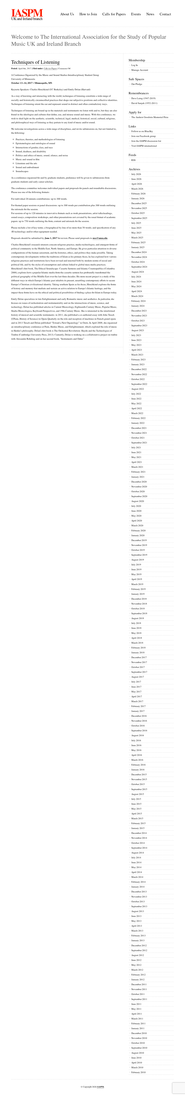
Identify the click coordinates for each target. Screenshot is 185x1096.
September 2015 (139, 789)
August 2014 (137, 852)
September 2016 (139, 730)
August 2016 (137, 735)
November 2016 (139, 720)
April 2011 (136, 1013)
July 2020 (136, 506)
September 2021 (139, 442)
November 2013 (139, 896)
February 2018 (138, 647)
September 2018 (139, 613)
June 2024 (136, 281)
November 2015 (139, 779)
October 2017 (138, 667)
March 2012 (137, 969)
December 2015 (139, 774)
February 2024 (138, 301)
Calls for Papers (114, 14)
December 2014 (139, 833)
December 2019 (139, 540)
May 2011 (136, 1008)
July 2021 (136, 447)
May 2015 (136, 808)
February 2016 (138, 764)
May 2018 (136, 633)
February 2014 (138, 881)
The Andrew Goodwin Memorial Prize (149, 117)
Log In (134, 65)
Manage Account (139, 70)
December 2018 (139, 598)
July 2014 (136, 857)
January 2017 (138, 711)
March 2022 (137, 413)
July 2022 (136, 393)
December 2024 (139, 252)
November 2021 (139, 432)
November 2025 (139, 208)
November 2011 (139, 989)
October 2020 (138, 491)
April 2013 (136, 925)
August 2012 (137, 955)
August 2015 (137, 794)
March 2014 (137, 877)
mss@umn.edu (100, 238)
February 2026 (138, 193)
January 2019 (138, 593)
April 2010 (136, 1062)
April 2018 (136, 637)
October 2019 (138, 550)
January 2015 (138, 828)
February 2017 (138, 706)
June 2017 (136, 686)
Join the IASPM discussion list (146, 141)
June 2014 (136, 862)
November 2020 (139, 486)
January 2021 (138, 476)
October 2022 (138, 379)
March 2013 (137, 930)
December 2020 (139, 481)
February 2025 (138, 242)
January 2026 (138, 198)
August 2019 (137, 559)
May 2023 (136, 344)
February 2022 (138, 418)
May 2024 (136, 286)
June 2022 (136, 398)
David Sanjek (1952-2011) (144, 103)
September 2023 (139, 325)
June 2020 (136, 510)
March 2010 (137, 1067)
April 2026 (136, 183)
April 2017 (136, 696)
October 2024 (138, 261)
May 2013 (136, 920)
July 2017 (136, 681)
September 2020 (139, 496)
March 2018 (137, 642)
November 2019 (139, 545)
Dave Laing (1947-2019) (143, 98)
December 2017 (139, 657)
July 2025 (136, 222)
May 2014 (136, 867)
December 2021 (139, 428)
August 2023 (137, 330)
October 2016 (138, 725)
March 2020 (137, 525)
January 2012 (138, 979)
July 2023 (136, 335)
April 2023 (136, 349)
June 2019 (136, 569)
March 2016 (137, 759)
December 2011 (139, 984)
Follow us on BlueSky (142, 131)
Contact (165, 14)
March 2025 (137, 237)
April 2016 (136, 755)
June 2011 (136, 1004)
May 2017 (136, 691)
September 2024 (139, 266)
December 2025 (139, 203)
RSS (133, 160)
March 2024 (137, 296)
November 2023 (139, 315)
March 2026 (137, 188)
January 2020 (138, 535)
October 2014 (138, 842)
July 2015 (136, 799)
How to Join (88, 14)
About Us (67, 14)
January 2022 (138, 422)
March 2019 (137, 584)
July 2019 (136, 564)
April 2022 (136, 408)
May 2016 (136, 750)
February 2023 (138, 359)
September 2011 (139, 999)
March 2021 (137, 466)
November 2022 (139, 374)
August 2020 (137, 501)
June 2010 (136, 1057)
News (150, 14)
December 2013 (139, 891)
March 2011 (137, 1018)
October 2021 (138, 437)
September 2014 (139, 847)
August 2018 (137, 618)
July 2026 (136, 174)
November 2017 (139, 662)
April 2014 (136, 872)
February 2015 (138, 823)
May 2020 (136, 515)
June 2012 (136, 960)
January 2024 (138, 305)
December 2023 (139, 310)
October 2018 (138, 608)
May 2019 (136, 574)
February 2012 (138, 974)
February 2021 (138, 471)
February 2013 (138, 935)
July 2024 (136, 276)
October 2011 (138, 994)
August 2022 (137, 388)
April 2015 (136, 813)
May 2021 (136, 457)
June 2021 (136, 452)
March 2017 (137, 701)
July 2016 (136, 740)
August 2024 (137, 271)
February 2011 (138, 1023)
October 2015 (138, 784)
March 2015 (137, 818)
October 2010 (138, 1042)
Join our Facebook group (143, 136)
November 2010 (139, 1038)
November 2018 (139, 603)
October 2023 (138, 320)
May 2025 (136, 232)
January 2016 (138, 769)
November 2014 (139, 837)
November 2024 (139, 257)
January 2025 (138, 247)
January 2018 (138, 652)
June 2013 (136, 916)
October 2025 (138, 213)
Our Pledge (136, 84)
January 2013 (138, 940)
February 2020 (138, 530)
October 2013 (138, 901)
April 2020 (136, 520)
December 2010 (139, 1033)
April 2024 (136, 291)
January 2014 (138, 886)
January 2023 (138, 364)
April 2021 (136, 462)
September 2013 (139, 906)
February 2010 (138, 1072)
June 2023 (136, 340)
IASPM (26, 12)
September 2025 (139, 218)
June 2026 (136, 179)
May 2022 (136, 403)
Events (136, 14)
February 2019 (138, 589)
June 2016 (136, 745)
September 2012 (139, 950)
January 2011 (138, 1028)
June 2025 (136, 227)
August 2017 (137, 676)
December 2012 (139, 945)
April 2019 (136, 579)
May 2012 (136, 964)
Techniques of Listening (35, 61)
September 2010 (139, 1047)
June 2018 (136, 628)
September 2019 (139, 554)
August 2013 (137, 911)
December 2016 (139, 715)
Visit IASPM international (144, 145)
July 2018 (136, 623)
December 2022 (139, 369)
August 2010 (137, 1052)
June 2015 (136, 803)
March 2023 (137, 354)
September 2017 (139, 671)
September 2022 (139, 384)
